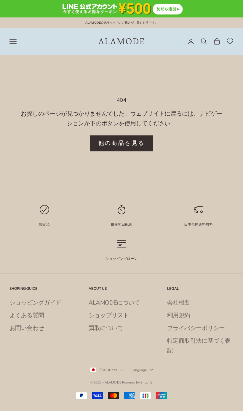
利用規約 (178, 315)
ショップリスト (109, 315)
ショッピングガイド (35, 303)
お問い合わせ (26, 328)
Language (139, 370)
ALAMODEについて (114, 303)
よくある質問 (26, 315)
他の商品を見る (121, 143)
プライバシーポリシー (196, 328)
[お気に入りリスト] (230, 41)
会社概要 (178, 303)
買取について (106, 328)
